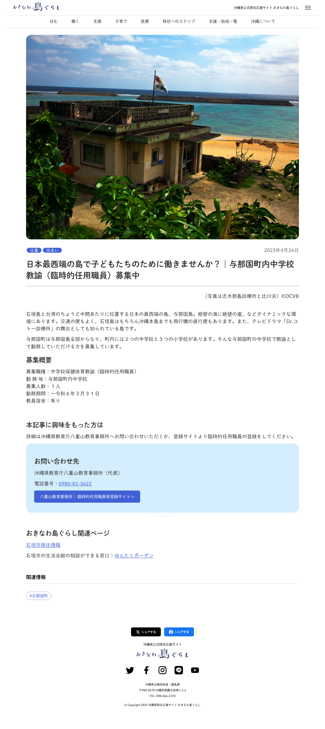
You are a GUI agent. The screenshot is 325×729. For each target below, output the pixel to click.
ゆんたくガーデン (134, 555)
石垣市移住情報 (43, 545)
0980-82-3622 (75, 483)
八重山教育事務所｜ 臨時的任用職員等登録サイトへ (87, 497)
